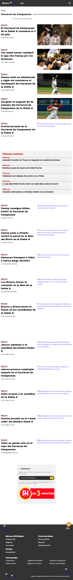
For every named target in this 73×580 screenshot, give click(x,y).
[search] (70, 3)
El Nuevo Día (10, 539)
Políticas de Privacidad (57, 563)
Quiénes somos (11, 563)
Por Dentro (10, 545)
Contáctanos (10, 560)
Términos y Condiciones (57, 560)
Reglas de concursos (34, 563)
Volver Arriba (68, 528)
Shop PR (41, 542)
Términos (35, 482)
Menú (7, 3)
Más (22, 3)
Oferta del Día (43, 539)
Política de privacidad (44, 482)
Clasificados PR (44, 545)
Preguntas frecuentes (34, 560)
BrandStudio (10, 552)
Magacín (9, 542)
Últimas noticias (12, 154)
